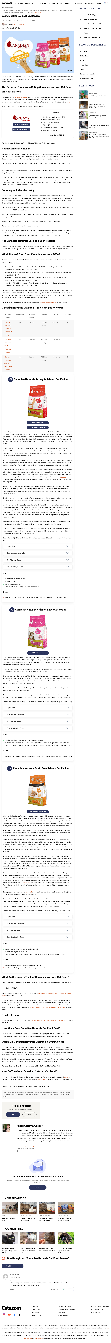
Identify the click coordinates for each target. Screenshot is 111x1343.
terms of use (28, 1338)
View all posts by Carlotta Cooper (26, 1146)
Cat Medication (6, 1246)
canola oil (28, 892)
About (99, 3)
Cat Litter (29, 3)
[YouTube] (9, 1314)
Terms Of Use (62, 1312)
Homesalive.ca (42, 1079)
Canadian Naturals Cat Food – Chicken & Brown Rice (47, 1007)
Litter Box (41, 3)
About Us (35, 1307)
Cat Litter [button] (84, 51)
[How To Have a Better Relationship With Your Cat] (28, 1244)
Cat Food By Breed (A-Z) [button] (89, 19)
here (68, 102)
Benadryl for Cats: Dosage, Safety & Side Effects (9, 1251)
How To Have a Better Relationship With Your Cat (27, 1251)
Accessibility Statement (66, 1309)
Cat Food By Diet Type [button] (88, 15)
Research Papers (97, 1312)
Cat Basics (23, 1246)
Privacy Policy (63, 1315)
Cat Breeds (78, 3)
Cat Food (18, 3)
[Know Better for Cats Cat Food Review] (47, 1213)
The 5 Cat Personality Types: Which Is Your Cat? (65, 1251)
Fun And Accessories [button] (87, 74)
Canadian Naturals (21, 97)
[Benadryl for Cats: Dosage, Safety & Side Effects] (10, 1244)
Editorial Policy (97, 1309)
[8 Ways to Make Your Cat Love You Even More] (47, 1244)
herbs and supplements (48, 302)
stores (66, 1077)
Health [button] (82, 60)
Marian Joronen (14, 1274)
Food (3, 1215)
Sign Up (37, 1187)
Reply (12, 1290)
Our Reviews (36, 1312)
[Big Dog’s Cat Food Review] (10, 1213)
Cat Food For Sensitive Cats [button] (90, 28)
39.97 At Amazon (38, 422)
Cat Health (52, 3)
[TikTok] (20, 1314)
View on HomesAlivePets (21, 129)
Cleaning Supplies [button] (86, 78)
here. (107, 1328)
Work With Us (36, 1315)
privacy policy (39, 1338)
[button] (105, 3)
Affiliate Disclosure (65, 1307)
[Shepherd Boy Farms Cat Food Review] (66, 1213)
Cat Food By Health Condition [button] (91, 24)
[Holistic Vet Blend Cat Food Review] (28, 1213)
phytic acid (26, 883)
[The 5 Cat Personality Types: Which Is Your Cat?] (66, 1244)
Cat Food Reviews (7, 8)
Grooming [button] (84, 65)
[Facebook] (14, 1314)
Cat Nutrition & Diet (25, 1215)
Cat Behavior (65, 3)
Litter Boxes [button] (84, 56)
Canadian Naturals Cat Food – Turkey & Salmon (46, 1020)
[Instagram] (4, 1314)
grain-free (63, 477)
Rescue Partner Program (100, 1307)
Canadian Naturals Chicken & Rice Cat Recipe (7, 346)
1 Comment (31, 20)
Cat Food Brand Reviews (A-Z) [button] (91, 37)
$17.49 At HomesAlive (38, 427)
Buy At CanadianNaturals (38, 812)
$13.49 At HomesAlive (38, 653)
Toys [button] (82, 69)
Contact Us (36, 1309)
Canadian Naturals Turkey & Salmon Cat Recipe (8, 328)
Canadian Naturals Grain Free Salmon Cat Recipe (8, 363)
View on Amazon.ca (21, 124)
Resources (89, 3)
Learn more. (38, 12)
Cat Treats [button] (84, 33)
